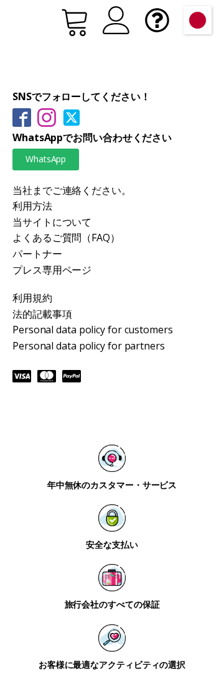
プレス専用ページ (51, 270)
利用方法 (32, 206)
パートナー (37, 254)
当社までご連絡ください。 (71, 190)
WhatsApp (46, 159)
